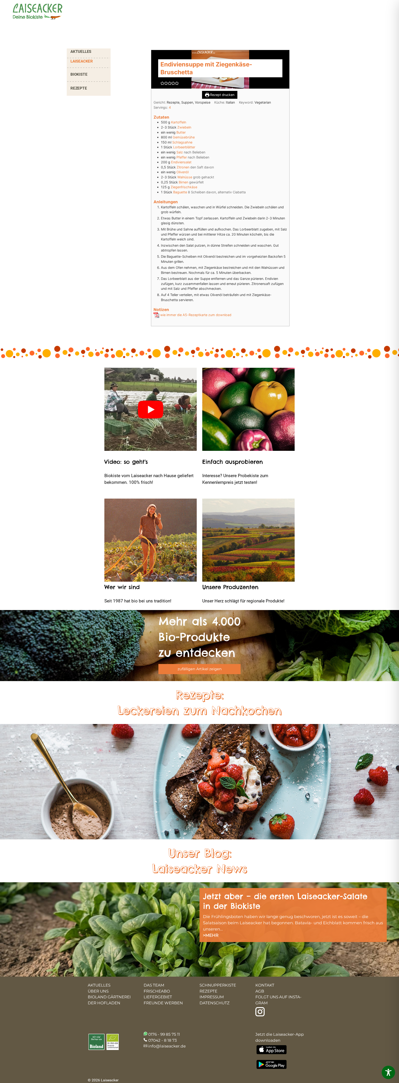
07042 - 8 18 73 (162, 1040)
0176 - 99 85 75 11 (164, 1034)
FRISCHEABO (157, 991)
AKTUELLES (80, 51)
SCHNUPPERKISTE (218, 985)
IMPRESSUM (212, 997)
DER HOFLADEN (104, 1003)
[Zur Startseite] (33, 12)
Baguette (180, 192)
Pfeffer (181, 157)
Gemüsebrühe (184, 137)
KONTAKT (264, 985)
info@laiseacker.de (167, 1046)
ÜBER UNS (98, 991)
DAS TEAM (154, 985)
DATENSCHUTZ (215, 1003)
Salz (179, 152)
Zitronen (183, 167)
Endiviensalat (181, 162)
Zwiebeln (184, 127)
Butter (181, 132)
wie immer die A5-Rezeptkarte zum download (195, 315)
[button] (162, 83)
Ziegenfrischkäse (184, 187)
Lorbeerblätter (184, 147)
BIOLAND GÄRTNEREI (109, 997)
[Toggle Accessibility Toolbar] (388, 1072)
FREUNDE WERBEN (163, 1003)
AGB (259, 991)
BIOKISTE (78, 74)
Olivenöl (182, 172)
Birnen (183, 182)
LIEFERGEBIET (158, 997)
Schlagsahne (182, 142)
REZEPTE (78, 88)
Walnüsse (184, 177)
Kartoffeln (178, 122)
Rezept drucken (221, 95)
